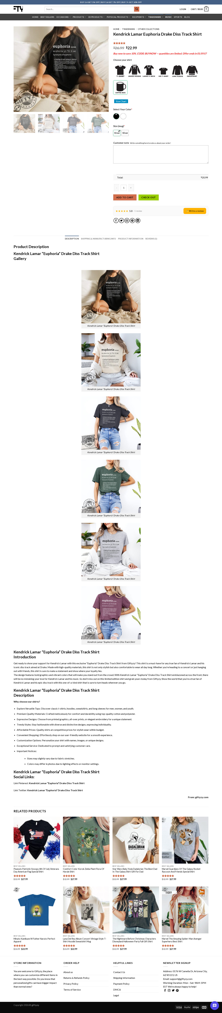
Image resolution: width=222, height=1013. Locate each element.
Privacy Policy (70, 983)
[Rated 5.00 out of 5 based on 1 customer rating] (160, 43)
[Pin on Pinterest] (132, 220)
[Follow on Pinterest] (177, 990)
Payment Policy (121, 983)
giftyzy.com (201, 797)
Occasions (62, 17)
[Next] (103, 69)
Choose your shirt (122, 60)
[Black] (116, 116)
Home (35, 17)
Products (78, 17)
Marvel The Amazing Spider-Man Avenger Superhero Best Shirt (182, 940)
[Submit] (136, 9)
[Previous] (19, 69)
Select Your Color (122, 109)
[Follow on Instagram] (169, 990)
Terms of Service (72, 989)
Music (168, 17)
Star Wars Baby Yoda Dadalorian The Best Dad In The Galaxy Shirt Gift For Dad (135, 870)
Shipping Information (124, 977)
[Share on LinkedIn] (137, 220)
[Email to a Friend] (126, 220)
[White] (123, 116)
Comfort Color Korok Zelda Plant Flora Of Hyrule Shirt (83, 870)
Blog (187, 17)
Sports (178, 17)
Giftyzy (38, 971)
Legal (116, 995)
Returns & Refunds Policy (76, 977)
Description (72, 238)
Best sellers (47, 17)
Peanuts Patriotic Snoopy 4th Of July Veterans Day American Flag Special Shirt (36, 870)
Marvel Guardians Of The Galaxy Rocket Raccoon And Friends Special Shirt (181, 870)
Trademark (154, 17)
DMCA (117, 989)
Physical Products (117, 17)
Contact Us (119, 972)
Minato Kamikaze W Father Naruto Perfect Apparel (34, 940)
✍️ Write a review (195, 211)
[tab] (72, 239)
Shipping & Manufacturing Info (98, 238)
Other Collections (148, 29)
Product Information (130, 238)
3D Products (95, 17)
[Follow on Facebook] (165, 990)
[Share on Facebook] (116, 220)
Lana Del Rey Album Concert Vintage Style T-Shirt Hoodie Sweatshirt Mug (84, 940)
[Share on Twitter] (121, 220)
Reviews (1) (151, 238)
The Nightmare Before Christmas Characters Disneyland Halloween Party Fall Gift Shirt (134, 940)
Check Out (148, 197)
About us (68, 972)
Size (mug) (119, 126)
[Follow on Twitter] (173, 990)
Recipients (138, 17)
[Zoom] (18, 108)
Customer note (121, 143)
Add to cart (124, 197)
